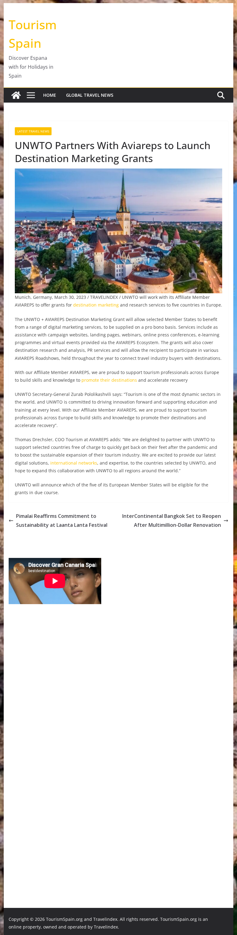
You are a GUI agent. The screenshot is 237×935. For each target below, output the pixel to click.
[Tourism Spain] (16, 95)
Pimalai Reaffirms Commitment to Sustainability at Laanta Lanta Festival (61, 520)
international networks (73, 463)
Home (49, 95)
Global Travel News (89, 95)
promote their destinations (109, 380)
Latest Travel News (33, 131)
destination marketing (96, 305)
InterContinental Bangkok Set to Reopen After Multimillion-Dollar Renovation (171, 520)
